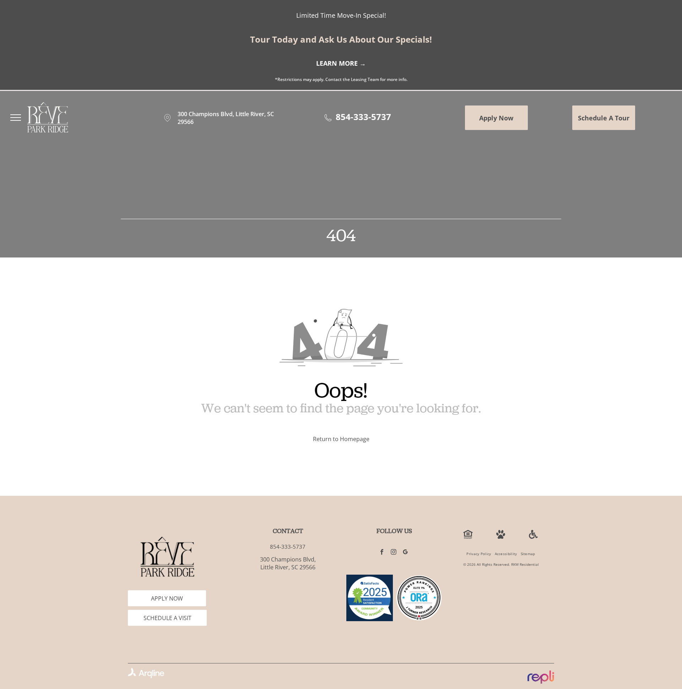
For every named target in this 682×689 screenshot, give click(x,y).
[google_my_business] (405, 553)
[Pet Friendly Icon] (500, 537)
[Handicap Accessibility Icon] (533, 537)
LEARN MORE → (341, 63)
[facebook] (382, 553)
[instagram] (393, 553)
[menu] (15, 117)
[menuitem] (479, 554)
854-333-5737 (363, 117)
